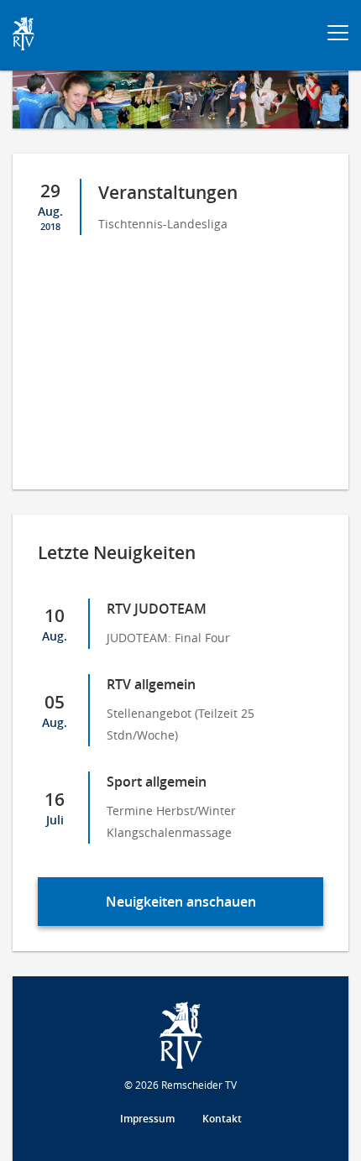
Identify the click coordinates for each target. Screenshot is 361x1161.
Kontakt (222, 1118)
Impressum (147, 1118)
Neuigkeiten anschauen (181, 901)
